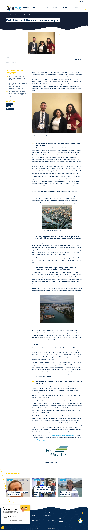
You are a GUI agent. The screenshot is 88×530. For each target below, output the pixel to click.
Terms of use (35, 528)
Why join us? (34, 518)
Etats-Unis (9, 103)
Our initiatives (45, 7)
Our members (34, 7)
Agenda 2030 (48, 515)
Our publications (67, 7)
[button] (2, 2)
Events (76, 7)
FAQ (60, 519)
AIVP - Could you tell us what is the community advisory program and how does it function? (17, 78)
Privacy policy (43, 528)
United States (10, 108)
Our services (56, 7)
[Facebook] (7, 2)
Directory (33, 515)
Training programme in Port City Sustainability (50, 521)
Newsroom (61, 513)
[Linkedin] (14, 2)
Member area (83, 2)
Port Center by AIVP (49, 518)
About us (25, 7)
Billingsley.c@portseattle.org (45, 440)
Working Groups (35, 520)
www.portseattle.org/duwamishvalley (63, 435)
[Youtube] (9, 2)
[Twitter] (12, 2)
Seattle (8, 106)
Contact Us (61, 522)
